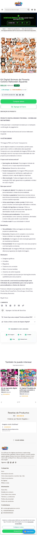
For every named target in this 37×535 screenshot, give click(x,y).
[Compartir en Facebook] (2, 305)
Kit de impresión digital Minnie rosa (9, 389)
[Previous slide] (2, 402)
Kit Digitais (4, 480)
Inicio (4, 29)
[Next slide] (35, 402)
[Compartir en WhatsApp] (10, 305)
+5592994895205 (8, 510)
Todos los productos (14, 29)
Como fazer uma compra (8, 494)
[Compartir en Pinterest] (14, 305)
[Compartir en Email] (18, 305)
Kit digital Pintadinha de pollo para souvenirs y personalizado (28, 390)
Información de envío (7, 473)
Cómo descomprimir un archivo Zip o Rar (13, 476)
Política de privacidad (7, 499)
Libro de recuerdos (27, 29)
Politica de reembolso (7, 501)
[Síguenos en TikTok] (13, 462)
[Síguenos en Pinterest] (15, 462)
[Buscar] (28, 9)
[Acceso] (32, 9)
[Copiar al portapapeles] (23, 305)
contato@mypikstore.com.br (11, 508)
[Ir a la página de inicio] (18, 3)
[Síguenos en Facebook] (11, 462)
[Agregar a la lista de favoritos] (16, 376)
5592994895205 (8, 513)
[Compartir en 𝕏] (6, 305)
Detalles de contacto (7, 492)
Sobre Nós (4, 490)
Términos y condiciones (8, 496)
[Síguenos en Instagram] (8, 462)
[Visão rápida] (16, 379)
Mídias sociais (5, 483)
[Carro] (35, 9)
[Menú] (2, 9)
